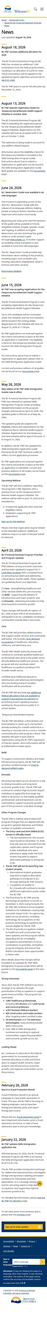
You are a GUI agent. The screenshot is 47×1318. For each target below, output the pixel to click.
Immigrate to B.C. (17, 20)
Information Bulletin (12, 271)
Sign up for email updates (16, 1227)
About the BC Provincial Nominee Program (22, 23)
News (6, 25)
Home (4, 20)
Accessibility (8, 1241)
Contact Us (25, 1246)
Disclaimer (21, 1241)
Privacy (32, 1241)
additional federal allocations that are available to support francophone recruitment (21, 695)
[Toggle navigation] (41, 9)
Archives (21, 1214)
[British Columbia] (23, 1300)
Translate (32, 1266)
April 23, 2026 (8, 80)
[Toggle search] (35, 9)
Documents (39, 170)
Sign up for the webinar (13, 521)
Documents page (24, 969)
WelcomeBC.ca (17, 239)
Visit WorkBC (8, 1251)
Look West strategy (11, 572)
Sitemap (6, 1246)
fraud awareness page (28, 1117)
